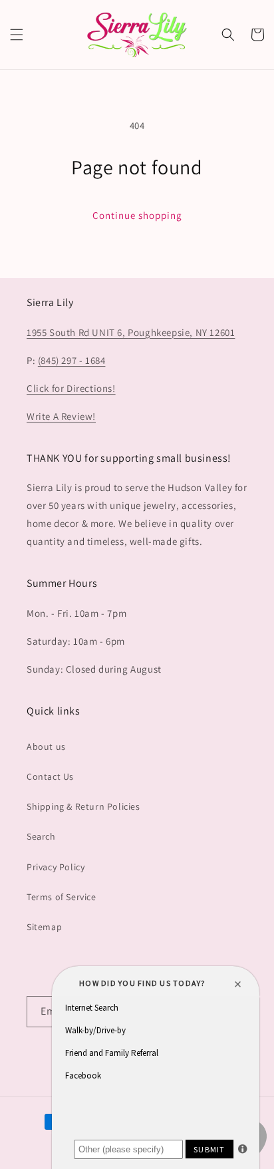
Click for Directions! (71, 388)
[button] (16, 34)
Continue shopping (137, 215)
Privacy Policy (55, 867)
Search (41, 836)
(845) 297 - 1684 (72, 360)
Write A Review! (61, 416)
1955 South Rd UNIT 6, (77, 332)
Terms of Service (61, 897)
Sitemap (44, 927)
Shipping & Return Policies (83, 806)
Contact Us (50, 776)
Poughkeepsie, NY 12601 (181, 332)
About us (46, 746)
